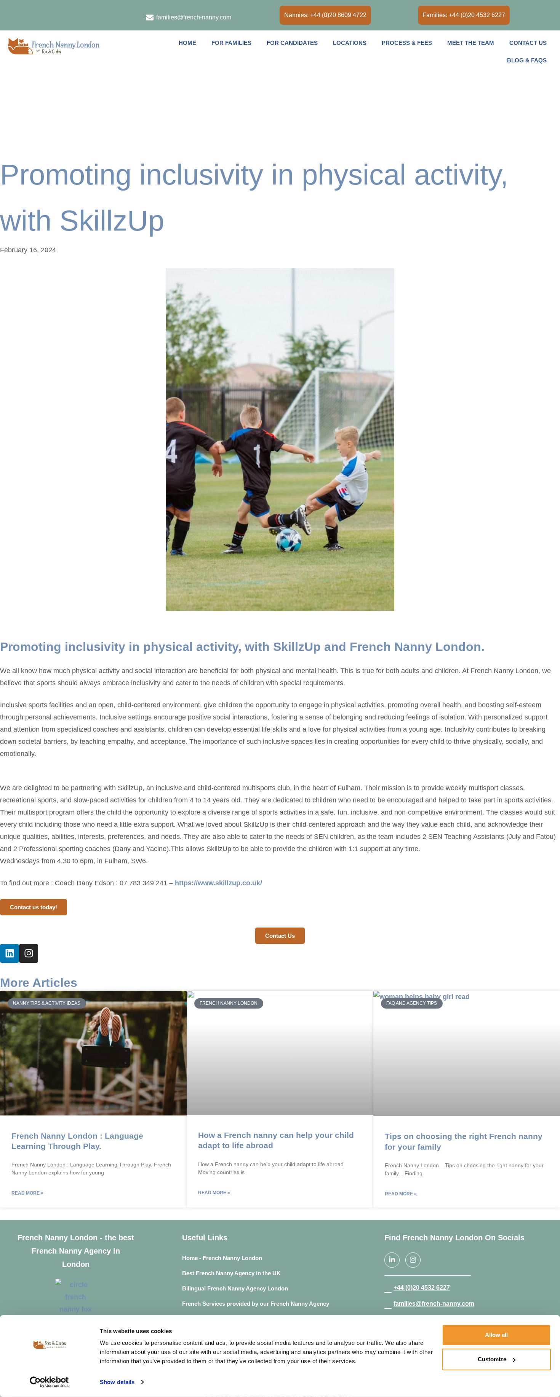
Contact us (528, 43)
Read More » (27, 1193)
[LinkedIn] (11, 15)
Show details (117, 1382)
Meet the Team (470, 43)
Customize (492, 1359)
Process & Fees (407, 43)
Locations (349, 43)
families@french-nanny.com (434, 1303)
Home (187, 43)
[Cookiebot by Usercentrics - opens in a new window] (49, 1382)
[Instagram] (27, 15)
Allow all (496, 1335)
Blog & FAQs (527, 60)
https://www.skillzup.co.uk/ (218, 883)
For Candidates (292, 43)
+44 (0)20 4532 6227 (422, 1287)
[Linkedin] (9, 953)
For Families (231, 43)
